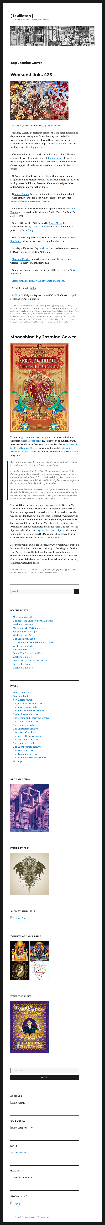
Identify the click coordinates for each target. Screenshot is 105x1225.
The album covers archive (26, 707)
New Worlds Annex (23, 700)
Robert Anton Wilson (57, 319)
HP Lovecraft (37, 314)
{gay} (62, 306)
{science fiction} (42, 308)
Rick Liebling (55, 158)
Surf (45, 295)
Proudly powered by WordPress (36, 1217)
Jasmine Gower (49, 314)
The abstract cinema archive (27, 703)
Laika (33, 288)
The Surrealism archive (25, 754)
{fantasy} (50, 306)
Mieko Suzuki (39, 226)
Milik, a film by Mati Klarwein (28, 628)
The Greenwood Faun (24, 639)
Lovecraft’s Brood (22, 664)
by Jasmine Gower (25, 201)
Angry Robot (23, 572)
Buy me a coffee (18, 1152)
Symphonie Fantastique (25, 631)
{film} (57, 306)
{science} (53, 308)
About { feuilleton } (23, 692)
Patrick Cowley (30, 319)
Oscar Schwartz (56, 143)
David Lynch (41, 311)
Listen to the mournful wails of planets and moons (38, 281)
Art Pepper (15, 311)
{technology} (63, 308)
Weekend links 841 (22, 657)
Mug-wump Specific (23, 617)
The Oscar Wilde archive (25, 739)
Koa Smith (15, 241)
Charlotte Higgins (21, 259)
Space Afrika (55, 223)
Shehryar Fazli (46, 248)
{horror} (68, 306)
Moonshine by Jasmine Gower (43, 336)
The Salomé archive (23, 750)
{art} (37, 306)
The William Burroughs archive (29, 757)
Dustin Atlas (45, 179)
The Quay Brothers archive (27, 747)
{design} (55, 570)
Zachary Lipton (48, 322)
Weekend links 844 (23, 624)
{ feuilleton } (21, 16)
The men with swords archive (28, 736)
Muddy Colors (21, 194)
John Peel (61, 314)
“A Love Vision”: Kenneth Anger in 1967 (33, 642)
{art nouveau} (34, 570)
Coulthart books (21, 696)
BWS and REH (20, 649)
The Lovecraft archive (24, 732)
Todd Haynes (36, 322)
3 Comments (62, 322)
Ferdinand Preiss (36, 572)
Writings (17, 761)
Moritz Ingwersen (56, 316)
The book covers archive (25, 714)
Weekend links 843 (23, 635)
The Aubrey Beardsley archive (28, 710)
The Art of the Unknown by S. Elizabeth (33, 620)
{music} (23, 308)
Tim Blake (26, 322)
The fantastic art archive (25, 721)
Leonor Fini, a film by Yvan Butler (30, 660)
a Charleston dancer (51, 537)
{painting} (31, 308)
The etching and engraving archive (31, 718)
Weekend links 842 (23, 646)
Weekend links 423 (31, 74)
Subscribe (44, 1077)
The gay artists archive (25, 725)
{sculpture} (72, 570)
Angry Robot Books (31, 441)
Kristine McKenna (17, 316)
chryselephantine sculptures (51, 530)
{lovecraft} (14, 308)
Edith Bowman (16, 314)
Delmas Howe (53, 125)
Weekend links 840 (23, 667)
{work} (72, 308)
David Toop (27, 230)
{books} (42, 306)
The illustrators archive (25, 728)
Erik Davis (27, 314)
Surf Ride (16, 295)
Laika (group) (31, 316)
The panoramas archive (25, 743)
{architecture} (28, 306)
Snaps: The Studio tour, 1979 (27, 653)
